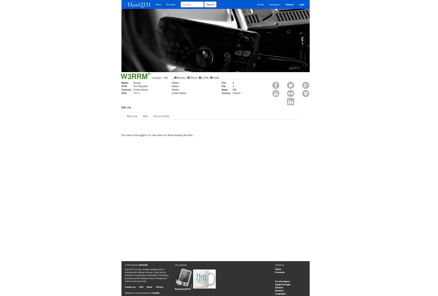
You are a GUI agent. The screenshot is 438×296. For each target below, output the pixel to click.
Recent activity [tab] (161, 116)
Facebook (280, 272)
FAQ (141, 286)
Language (274, 4)
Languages (280, 293)
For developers (282, 281)
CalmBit (155, 292)
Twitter (278, 269)
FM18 (136, 93)
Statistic (279, 287)
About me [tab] (132, 116)
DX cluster (171, 4)
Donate (260, 4)
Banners (279, 290)
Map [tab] (145, 116)
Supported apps (283, 284)
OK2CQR (143, 264)
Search (210, 4)
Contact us (130, 286)
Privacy (159, 286)
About (158, 4)
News (149, 286)
